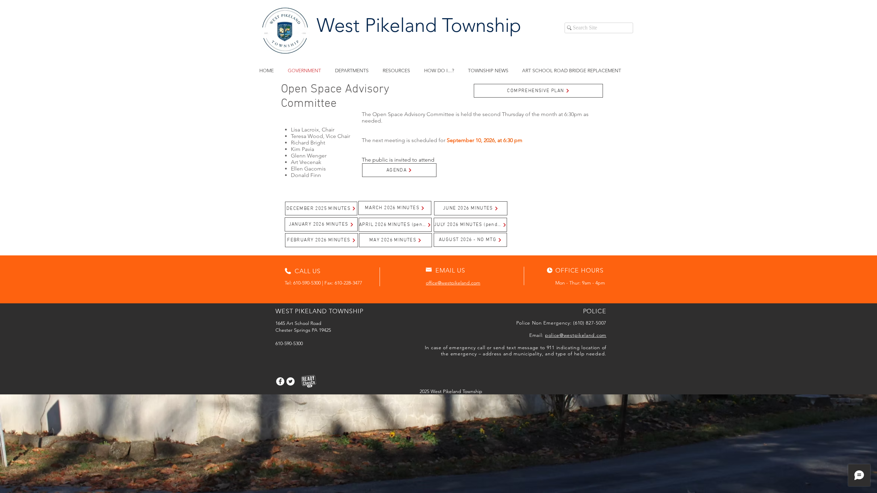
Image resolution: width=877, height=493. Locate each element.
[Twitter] (290, 381)
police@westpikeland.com (575, 335)
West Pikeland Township (419, 25)
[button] (396, 71)
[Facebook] (280, 381)
